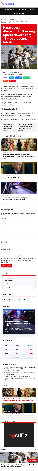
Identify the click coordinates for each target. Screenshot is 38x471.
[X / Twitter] (9, 300)
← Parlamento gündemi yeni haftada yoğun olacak (7, 127)
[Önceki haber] (28, 311)
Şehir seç (7, 283)
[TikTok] (24, 300)
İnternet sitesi (5, 249)
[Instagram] (14, 300)
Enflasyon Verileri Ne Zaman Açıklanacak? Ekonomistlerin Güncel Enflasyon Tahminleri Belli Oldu (19, 368)
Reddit (5, 80)
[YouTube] (19, 300)
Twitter (11, 77)
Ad (2, 235)
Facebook (18, 77)
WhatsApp (26, 77)
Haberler (3, 19)
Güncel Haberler (9, 9)
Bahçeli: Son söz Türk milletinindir (13, 370)
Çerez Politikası (19, 13)
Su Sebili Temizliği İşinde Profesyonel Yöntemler (17, 376)
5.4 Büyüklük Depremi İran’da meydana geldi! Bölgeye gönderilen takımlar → (25, 127)
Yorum (4, 218)
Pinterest (12, 80)
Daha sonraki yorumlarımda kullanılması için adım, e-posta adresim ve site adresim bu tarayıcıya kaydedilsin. (18, 260)
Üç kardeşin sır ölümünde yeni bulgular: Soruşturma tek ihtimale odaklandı (19, 373)
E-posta (4, 242)
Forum (32, 9)
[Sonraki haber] (32, 311)
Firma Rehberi (22, 9)
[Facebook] (4, 300)
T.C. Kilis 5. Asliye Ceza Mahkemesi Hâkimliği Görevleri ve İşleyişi (20, 378)
